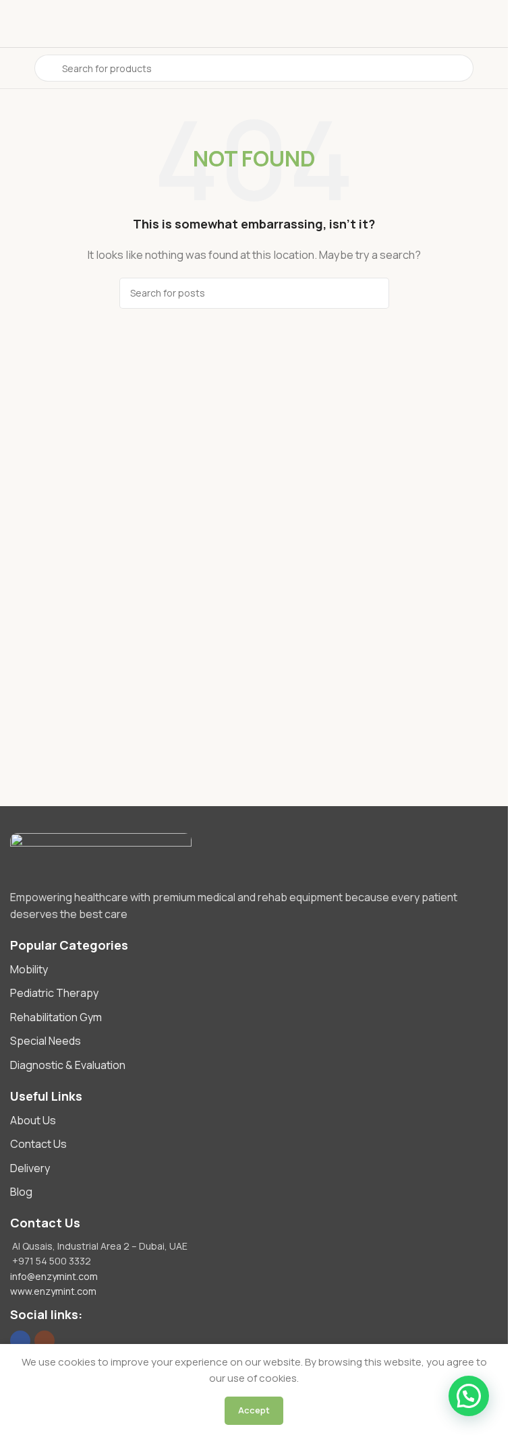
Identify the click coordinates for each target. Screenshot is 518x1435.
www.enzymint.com (53, 1291)
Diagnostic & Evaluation (67, 1065)
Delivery (30, 1168)
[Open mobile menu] (15, 68)
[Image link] (254, 854)
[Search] (373, 293)
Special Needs (45, 1040)
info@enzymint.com (54, 1276)
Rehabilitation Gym (56, 1017)
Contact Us (38, 1143)
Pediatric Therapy (54, 992)
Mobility (29, 969)
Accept (254, 1410)
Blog (21, 1191)
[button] (469, 1396)
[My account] (492, 68)
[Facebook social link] (20, 1341)
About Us (33, 1120)
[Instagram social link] (44, 1341)
